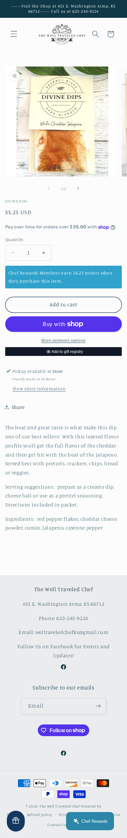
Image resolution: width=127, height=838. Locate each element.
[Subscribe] (98, 706)
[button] (13, 34)
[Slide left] (49, 189)
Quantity (14, 239)
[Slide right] (78, 189)
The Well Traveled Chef (59, 806)
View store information (39, 388)
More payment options (63, 340)
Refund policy (39, 814)
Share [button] (18, 407)
